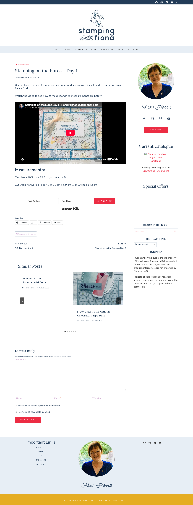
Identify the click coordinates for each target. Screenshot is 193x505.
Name (20, 398)
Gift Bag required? (24, 246)
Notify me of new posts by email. (34, 412)
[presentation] (98, 288)
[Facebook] (156, 2)
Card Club (107, 49)
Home (57, 49)
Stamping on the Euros (26, 234)
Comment (20, 359)
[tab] (65, 331)
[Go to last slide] (22, 300)
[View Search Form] (176, 2)
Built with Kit (70, 208)
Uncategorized (22, 65)
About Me (133, 49)
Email (57, 398)
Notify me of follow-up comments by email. (39, 405)
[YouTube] (172, 2)
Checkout (41, 464)
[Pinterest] (167, 2)
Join (120, 49)
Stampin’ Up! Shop (86, 49)
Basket (41, 452)
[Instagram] (161, 2)
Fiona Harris (22, 77)
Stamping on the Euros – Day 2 (110, 246)
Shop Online (163, 170)
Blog (68, 49)
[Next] (118, 300)
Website (96, 398)
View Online (149, 170)
